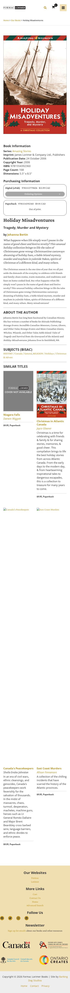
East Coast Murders (49, 768)
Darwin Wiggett (12, 418)
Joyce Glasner (44, 428)
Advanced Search (35, 905)
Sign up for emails (17, 930)
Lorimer (35, 881)
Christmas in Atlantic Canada (50, 422)
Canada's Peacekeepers (18, 768)
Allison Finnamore (47, 772)
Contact (34, 986)
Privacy (45, 986)
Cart (35, 894)
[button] (45, 8)
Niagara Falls (11, 414)
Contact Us (35, 898)
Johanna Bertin (17, 235)
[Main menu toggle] (63, 7)
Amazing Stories (21, 151)
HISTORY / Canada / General (17, 353)
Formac (35, 878)
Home (35, 901)
